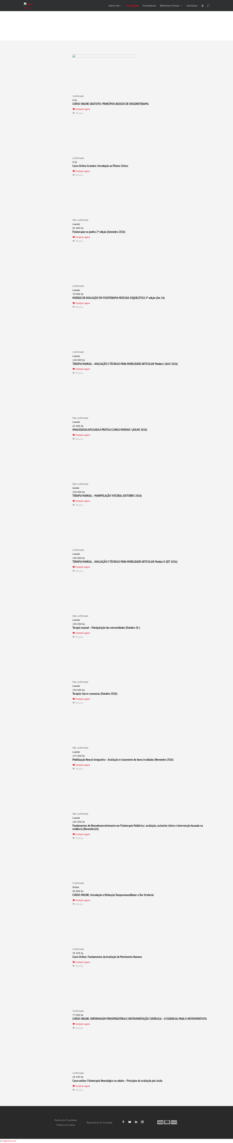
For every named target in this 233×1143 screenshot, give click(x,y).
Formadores (149, 5)
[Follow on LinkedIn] (136, 1121)
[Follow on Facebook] (123, 1121)
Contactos (192, 5)
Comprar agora (82, 109)
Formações (133, 5)
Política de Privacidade (66, 1120)
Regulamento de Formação (99, 1122)
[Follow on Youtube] (129, 1121)
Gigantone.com (9, 1141)
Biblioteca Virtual (169, 5)
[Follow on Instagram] (142, 1121)
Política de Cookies (66, 1125)
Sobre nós (114, 5)
